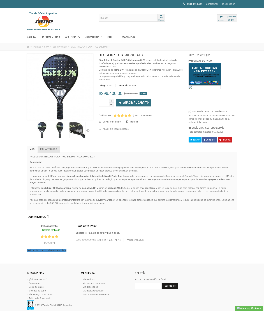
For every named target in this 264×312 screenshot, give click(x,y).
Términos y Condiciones (40, 294)
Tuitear (196, 140)
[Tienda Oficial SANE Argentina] (60, 21)
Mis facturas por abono (94, 283)
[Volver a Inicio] (28, 46)
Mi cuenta (88, 273)
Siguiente (88, 130)
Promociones (93, 37)
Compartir (210, 140)
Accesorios (72, 37)
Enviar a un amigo (111, 122)
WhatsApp (255, 308)
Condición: (123, 85)
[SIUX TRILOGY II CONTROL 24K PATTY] (42, 130)
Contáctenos (212, 4)
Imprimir (133, 122)
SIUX (46, 47)
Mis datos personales (93, 290)
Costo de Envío (36, 287)
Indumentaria (51, 37)
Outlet (112, 37)
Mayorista (129, 37)
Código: (103, 85)
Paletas (32, 37)
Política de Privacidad (39, 298)
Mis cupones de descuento (96, 294)
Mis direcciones (90, 287)
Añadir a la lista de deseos (115, 129)
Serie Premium (60, 47)
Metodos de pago (37, 290)
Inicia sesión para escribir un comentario (46, 250)
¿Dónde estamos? (38, 279)
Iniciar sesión (228, 4)
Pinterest (225, 140)
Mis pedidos (88, 279)
